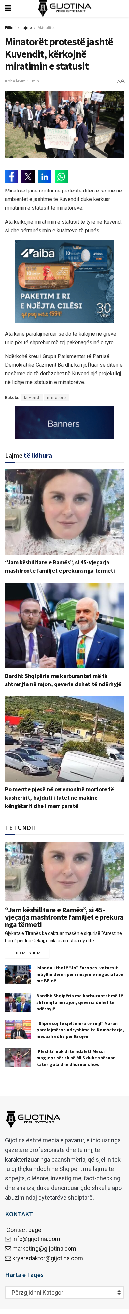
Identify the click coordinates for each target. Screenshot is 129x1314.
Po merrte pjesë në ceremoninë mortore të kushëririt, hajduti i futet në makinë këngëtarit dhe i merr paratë (59, 797)
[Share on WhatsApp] (61, 176)
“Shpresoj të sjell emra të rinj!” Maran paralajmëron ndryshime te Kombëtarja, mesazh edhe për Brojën (80, 1029)
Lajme (26, 28)
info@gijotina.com (36, 1238)
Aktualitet (46, 28)
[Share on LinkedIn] (44, 176)
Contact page (23, 1229)
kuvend (31, 397)
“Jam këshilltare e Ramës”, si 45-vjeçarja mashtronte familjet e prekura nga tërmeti (64, 917)
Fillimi (10, 28)
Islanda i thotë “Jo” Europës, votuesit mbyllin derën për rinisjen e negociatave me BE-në (79, 974)
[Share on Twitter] (28, 176)
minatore (56, 397)
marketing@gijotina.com (44, 1248)
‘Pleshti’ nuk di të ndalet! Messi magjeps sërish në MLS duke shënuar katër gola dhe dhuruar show (75, 1057)
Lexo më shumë (27, 953)
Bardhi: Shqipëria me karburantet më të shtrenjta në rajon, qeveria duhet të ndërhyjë (79, 1002)
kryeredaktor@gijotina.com (47, 1258)
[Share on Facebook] (11, 176)
